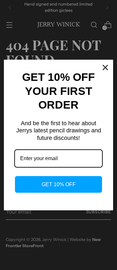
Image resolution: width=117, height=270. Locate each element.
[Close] (105, 67)
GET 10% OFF (59, 184)
